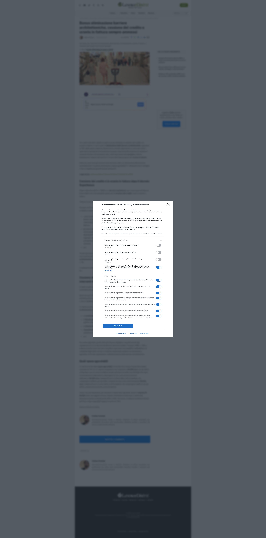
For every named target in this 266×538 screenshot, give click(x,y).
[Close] (169, 205)
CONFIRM (118, 326)
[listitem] (133, 240)
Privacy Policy (144, 333)
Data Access (133, 333)
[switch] (158, 245)
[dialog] (133, 269)
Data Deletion (121, 333)
